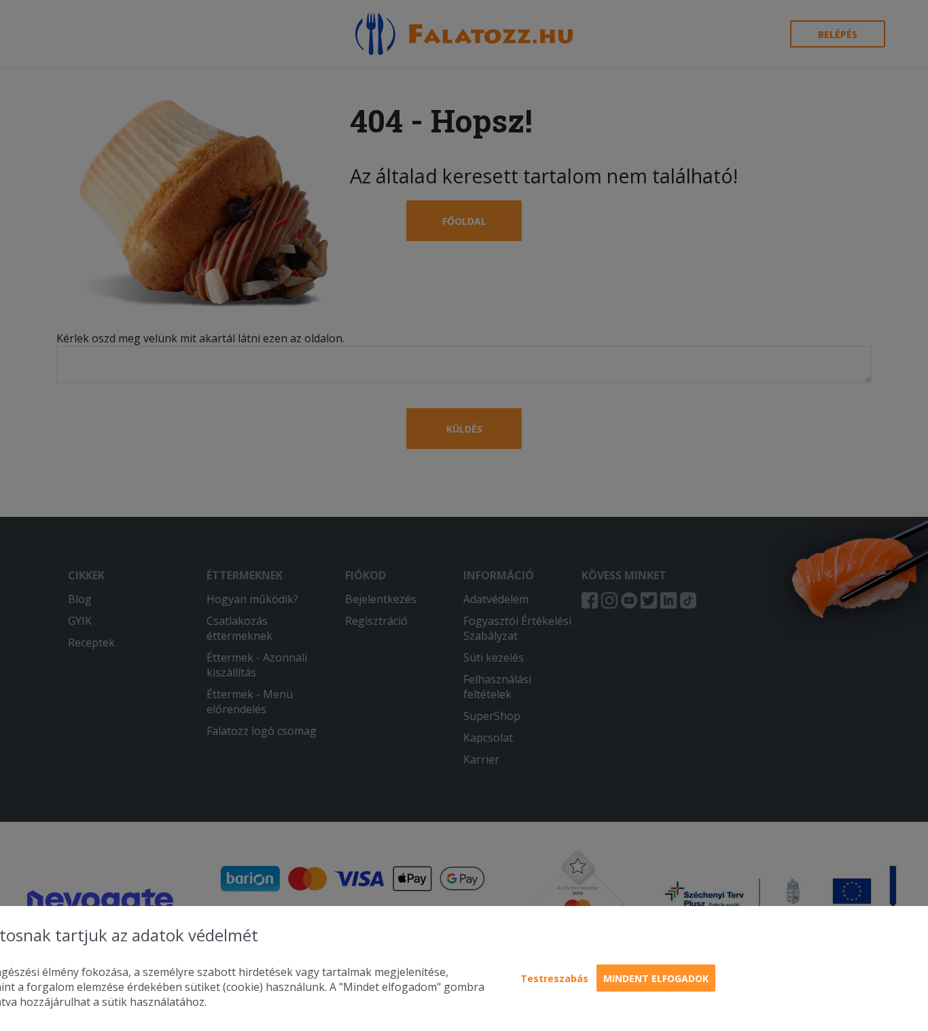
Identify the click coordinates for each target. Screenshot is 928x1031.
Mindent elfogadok (656, 978)
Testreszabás (554, 978)
